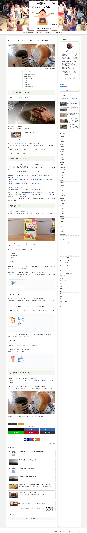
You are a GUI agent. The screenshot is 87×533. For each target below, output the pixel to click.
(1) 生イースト (29, 80)
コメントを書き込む (32, 518)
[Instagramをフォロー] (30, 439)
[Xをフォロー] (28, 439)
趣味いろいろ (21, 423)
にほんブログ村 (63, 86)
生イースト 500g (20, 281)
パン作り (32, 423)
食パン (37, 423)
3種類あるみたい (28, 78)
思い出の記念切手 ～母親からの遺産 (70, 98)
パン (10, 423)
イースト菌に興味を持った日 (31, 74)
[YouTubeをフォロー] (33, 439)
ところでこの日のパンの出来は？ (32, 86)
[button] (47, 432)
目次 (30, 71)
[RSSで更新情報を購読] (38, 439)
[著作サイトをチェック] (25, 439)
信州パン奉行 (69, 51)
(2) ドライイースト (30, 82)
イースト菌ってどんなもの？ (31, 76)
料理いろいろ (15, 423)
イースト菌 (27, 423)
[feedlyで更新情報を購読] (36, 439)
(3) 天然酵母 (28, 84)
